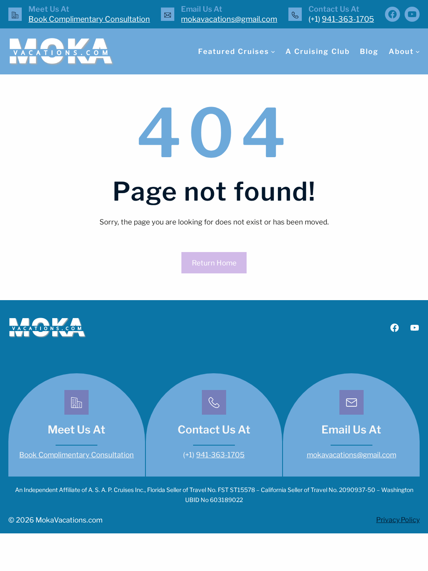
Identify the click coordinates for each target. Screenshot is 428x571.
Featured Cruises (233, 51)
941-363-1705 (348, 19)
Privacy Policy (398, 520)
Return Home (214, 263)
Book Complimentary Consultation (89, 19)
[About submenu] (417, 51)
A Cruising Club (317, 51)
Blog (369, 51)
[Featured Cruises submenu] (273, 51)
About (401, 51)
